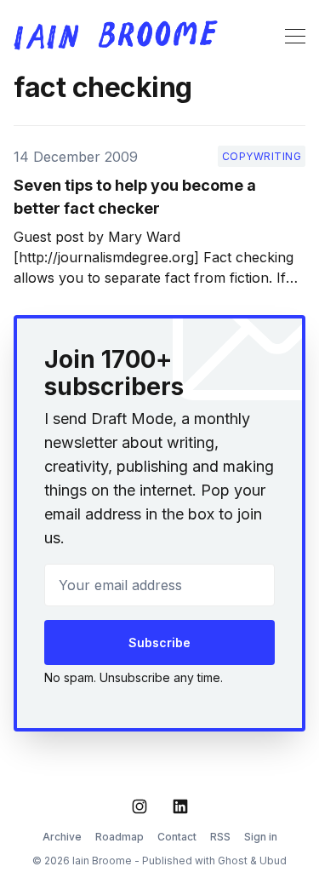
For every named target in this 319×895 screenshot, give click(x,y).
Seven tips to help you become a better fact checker (135, 196)
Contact (177, 836)
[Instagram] (139, 806)
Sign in (260, 836)
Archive (62, 836)
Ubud (273, 860)
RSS (220, 836)
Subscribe (159, 642)
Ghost (233, 860)
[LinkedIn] (180, 806)
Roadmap (119, 836)
